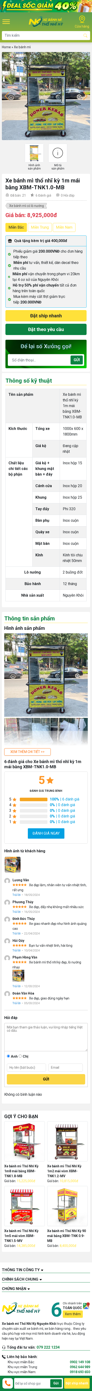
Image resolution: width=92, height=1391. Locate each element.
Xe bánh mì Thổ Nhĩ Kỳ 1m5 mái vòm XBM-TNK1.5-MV (21, 1236)
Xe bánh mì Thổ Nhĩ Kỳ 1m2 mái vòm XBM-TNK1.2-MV (64, 1171)
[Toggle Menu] (6, 21)
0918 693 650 (80, 1372)
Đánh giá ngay (46, 833)
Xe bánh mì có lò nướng (26, 206)
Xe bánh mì (22, 47)
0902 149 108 (80, 1362)
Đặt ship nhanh (46, 316)
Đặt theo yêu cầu (46, 329)
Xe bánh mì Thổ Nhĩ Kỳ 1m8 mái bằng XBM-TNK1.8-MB (21, 1171)
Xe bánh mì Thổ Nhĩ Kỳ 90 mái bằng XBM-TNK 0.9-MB (66, 1236)
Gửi (77, 360)
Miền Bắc (16, 227)
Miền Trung (40, 227)
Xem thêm (73, 1314)
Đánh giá (43, 195)
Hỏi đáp (68, 195)
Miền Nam (64, 227)
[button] (27, 752)
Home (6, 47)
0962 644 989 (80, 1367)
